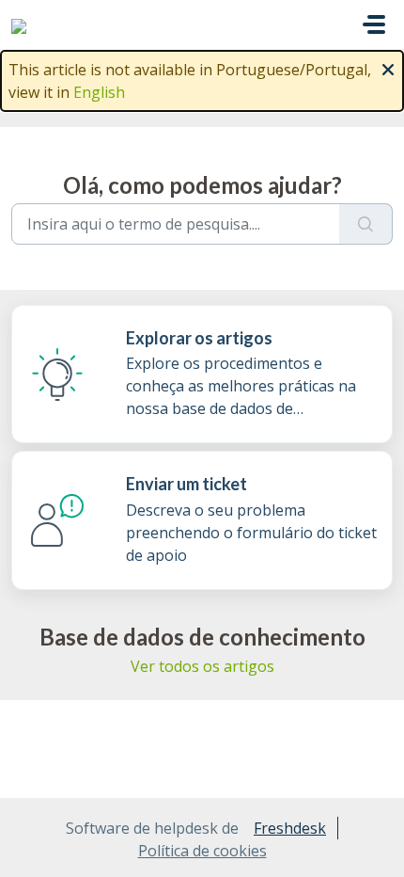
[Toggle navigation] (374, 24)
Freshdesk (290, 828)
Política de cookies (202, 850)
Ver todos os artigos (202, 666)
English (99, 92)
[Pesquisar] (366, 224)
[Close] (388, 68)
